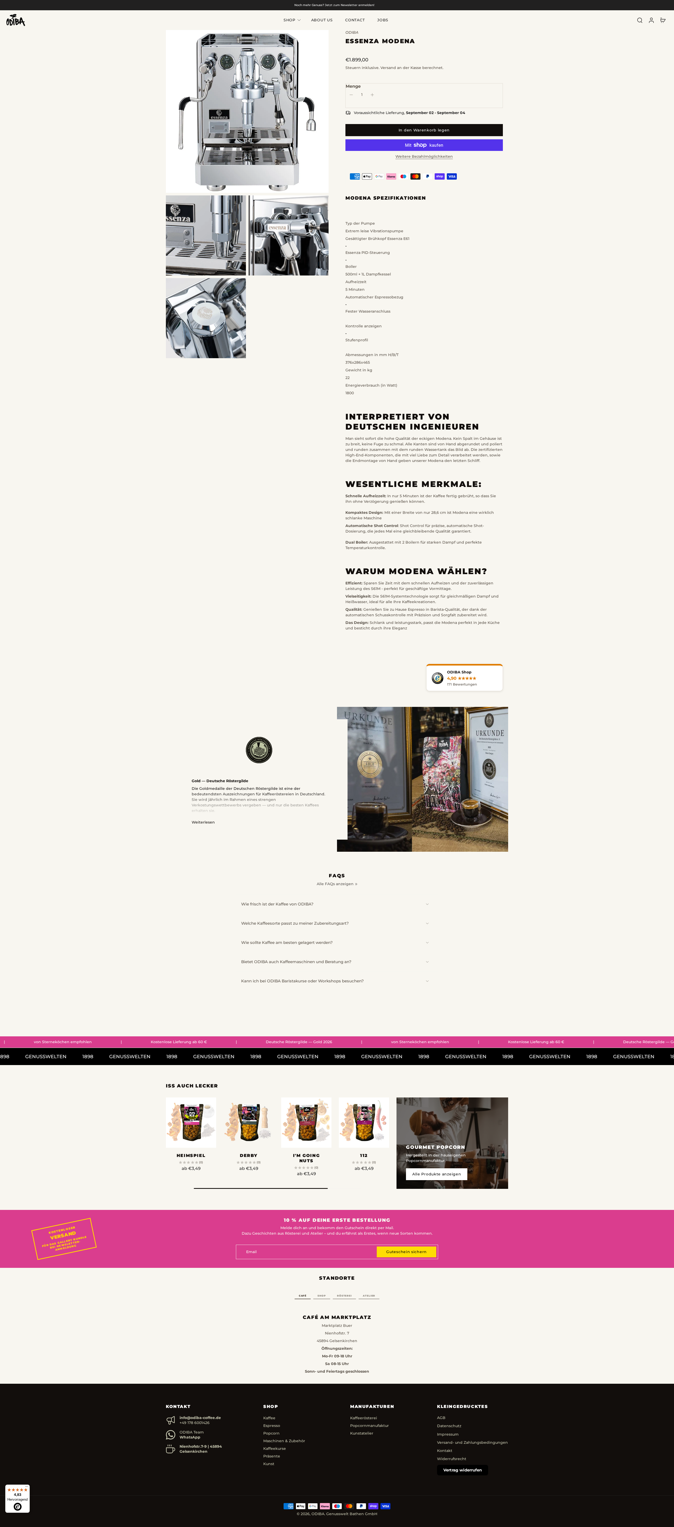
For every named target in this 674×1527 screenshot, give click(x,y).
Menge (353, 86)
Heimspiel (191, 1155)
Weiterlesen (203, 822)
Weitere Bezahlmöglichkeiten (424, 157)
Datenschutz (449, 1425)
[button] (424, 130)
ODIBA (317, 1513)
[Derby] (249, 1122)
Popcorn (271, 1433)
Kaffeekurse (274, 1448)
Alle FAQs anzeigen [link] (335, 883)
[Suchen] (640, 20)
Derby (248, 1155)
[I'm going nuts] (306, 1122)
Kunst (268, 1463)
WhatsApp (190, 1437)
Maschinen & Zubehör (284, 1441)
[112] (364, 1122)
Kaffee (269, 1418)
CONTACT (355, 20)
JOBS (382, 20)
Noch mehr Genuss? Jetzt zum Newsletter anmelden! (334, 5)
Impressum (448, 1434)
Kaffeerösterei (363, 1418)
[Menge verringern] (351, 95)
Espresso (271, 1425)
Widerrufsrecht (451, 1458)
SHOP (289, 20)
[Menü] (26, 1488)
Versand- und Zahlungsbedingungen (472, 1442)
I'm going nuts (306, 1158)
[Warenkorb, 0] (663, 20)
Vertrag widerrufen (462, 1469)
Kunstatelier (361, 1433)
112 (364, 1155)
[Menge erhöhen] (372, 95)
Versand (388, 67)
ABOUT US (322, 20)
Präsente (271, 1456)
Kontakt (444, 1450)
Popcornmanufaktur (369, 1425)
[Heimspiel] (191, 1122)
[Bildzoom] (247, 111)
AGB (441, 1417)
